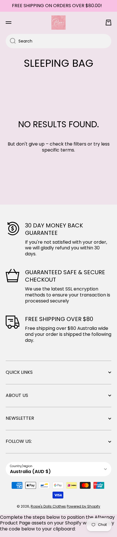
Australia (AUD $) (30, 471)
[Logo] (58, 22)
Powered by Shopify (83, 506)
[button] (108, 22)
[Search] (11, 41)
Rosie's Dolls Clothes (48, 506)
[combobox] (58, 41)
